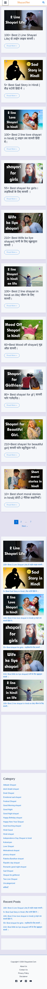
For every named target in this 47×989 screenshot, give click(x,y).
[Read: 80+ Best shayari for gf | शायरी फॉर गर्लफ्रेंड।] (23, 379)
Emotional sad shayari (12, 797)
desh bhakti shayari (11, 789)
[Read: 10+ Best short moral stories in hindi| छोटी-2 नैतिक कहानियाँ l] (23, 479)
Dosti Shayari (8, 793)
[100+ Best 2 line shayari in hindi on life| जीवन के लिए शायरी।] (23, 690)
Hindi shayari (8, 834)
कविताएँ (5, 887)
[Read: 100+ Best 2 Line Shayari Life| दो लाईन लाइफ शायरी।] (23, 20)
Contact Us (23, 970)
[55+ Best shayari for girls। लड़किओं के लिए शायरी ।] (23, 634)
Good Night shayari (11, 814)
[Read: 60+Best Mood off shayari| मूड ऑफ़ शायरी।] (23, 329)
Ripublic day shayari (11, 863)
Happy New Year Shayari (13, 822)
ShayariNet (23, 2)
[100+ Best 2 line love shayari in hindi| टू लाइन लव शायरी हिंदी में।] (23, 604)
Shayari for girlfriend (11, 875)
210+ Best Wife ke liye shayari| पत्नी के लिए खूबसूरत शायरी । (20, 241)
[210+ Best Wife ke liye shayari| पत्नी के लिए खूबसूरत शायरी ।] (23, 660)
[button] (43, 2)
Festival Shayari (9, 801)
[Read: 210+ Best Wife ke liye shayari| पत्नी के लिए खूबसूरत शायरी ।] (23, 223)
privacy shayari (9, 855)
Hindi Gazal (8, 830)
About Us (23, 966)
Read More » (12, 46)
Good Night (7, 809)
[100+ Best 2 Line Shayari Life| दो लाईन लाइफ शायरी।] (23, 551)
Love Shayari (8, 846)
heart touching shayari (12, 826)
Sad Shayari (8, 871)
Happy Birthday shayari (12, 818)
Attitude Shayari (9, 785)
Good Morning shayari (12, 805)
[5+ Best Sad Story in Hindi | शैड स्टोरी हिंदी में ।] (23, 578)
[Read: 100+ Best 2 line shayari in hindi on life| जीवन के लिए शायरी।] (23, 276)
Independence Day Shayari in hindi (17, 838)
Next (25, 526)
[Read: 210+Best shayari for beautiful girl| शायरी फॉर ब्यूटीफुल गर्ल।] (23, 429)
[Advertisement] (23, 742)
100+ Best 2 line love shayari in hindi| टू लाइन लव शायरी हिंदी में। (23, 138)
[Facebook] (16, 981)
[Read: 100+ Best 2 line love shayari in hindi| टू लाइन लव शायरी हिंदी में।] (23, 119)
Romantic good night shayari (14, 867)
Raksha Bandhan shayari (13, 859)
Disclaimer (23, 976)
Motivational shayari (11, 850)
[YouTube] (31, 981)
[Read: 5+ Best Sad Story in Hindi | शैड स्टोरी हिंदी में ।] (23, 70)
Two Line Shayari (10, 879)
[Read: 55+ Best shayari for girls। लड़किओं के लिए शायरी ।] (23, 173)
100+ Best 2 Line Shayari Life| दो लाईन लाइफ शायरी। (23, 565)
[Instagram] (26, 981)
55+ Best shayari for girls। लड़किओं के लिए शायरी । (22, 647)
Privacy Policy (23, 973)
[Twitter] (21, 981)
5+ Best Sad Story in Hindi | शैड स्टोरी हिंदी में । (21, 591)
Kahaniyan (7, 842)
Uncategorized (9, 883)
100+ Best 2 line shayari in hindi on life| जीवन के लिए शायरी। (21, 295)
